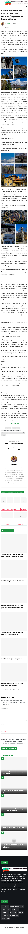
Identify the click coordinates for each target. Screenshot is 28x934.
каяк (21, 912)
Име (3, 724)
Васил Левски (15, 428)
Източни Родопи (6, 909)
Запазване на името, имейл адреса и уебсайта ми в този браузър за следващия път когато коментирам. (14, 742)
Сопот (3, 435)
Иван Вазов (4, 432)
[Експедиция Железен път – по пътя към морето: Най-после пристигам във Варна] (14, 543)
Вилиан (7, 23)
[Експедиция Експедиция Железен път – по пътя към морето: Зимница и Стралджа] (14, 647)
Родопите (15, 909)
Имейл (3, 732)
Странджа (5, 912)
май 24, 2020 (13, 23)
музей (22, 432)
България (8, 428)
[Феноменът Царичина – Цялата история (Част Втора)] (14, 822)
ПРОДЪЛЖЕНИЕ (14, 424)
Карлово (17, 432)
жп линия (18, 430)
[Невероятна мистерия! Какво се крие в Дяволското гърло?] (14, 785)
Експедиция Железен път (8, 430)
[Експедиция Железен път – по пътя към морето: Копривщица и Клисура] (14, 621)
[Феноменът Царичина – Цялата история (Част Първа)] (14, 766)
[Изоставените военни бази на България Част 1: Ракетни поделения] (14, 803)
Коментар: (5, 708)
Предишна (12, 689)
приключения (14, 915)
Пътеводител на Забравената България (15, 927)
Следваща (5, 689)
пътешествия (6, 918)
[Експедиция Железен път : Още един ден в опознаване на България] (14, 569)
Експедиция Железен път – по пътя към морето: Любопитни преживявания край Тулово (12, 607)
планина (5, 915)
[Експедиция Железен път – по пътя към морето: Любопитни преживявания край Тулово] (14, 594)
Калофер (11, 432)
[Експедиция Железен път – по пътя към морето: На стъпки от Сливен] (14, 672)
